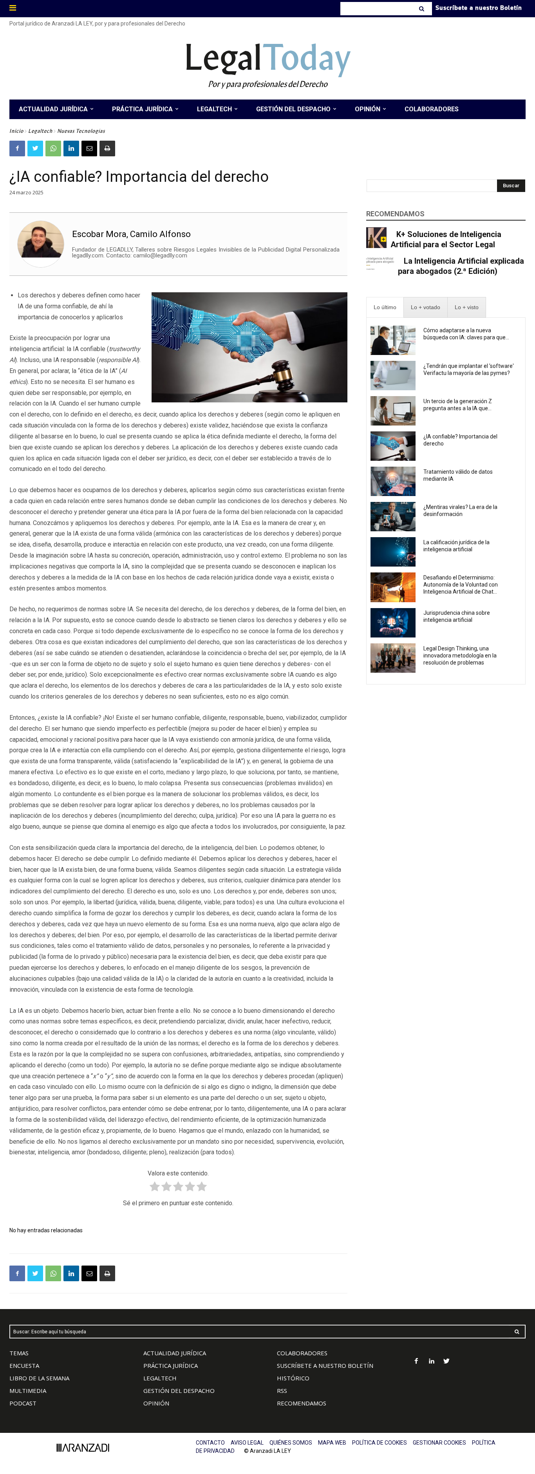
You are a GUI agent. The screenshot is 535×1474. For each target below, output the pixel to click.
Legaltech (40, 131)
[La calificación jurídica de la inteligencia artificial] (393, 552)
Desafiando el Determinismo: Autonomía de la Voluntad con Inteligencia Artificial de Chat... (460, 584)
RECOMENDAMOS (301, 1403)
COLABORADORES (302, 1353)
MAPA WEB (332, 1443)
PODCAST (22, 1403)
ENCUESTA (24, 1365)
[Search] (422, 8)
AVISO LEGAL (247, 1443)
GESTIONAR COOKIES (439, 1443)
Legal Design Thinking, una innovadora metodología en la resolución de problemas (460, 655)
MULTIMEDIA (27, 1390)
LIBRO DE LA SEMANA (39, 1378)
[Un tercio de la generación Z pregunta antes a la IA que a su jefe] (393, 411)
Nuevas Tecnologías (81, 131)
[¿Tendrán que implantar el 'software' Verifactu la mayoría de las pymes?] (393, 375)
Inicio (16, 131)
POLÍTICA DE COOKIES (379, 1443)
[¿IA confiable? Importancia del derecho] (393, 446)
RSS (282, 1390)
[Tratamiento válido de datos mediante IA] (393, 481)
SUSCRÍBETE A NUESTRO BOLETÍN (325, 1365)
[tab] (385, 307)
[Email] (89, 148)
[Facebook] (17, 148)
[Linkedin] (71, 148)
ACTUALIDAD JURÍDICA (174, 1353)
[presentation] (385, 307)
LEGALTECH (160, 1378)
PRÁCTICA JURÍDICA (170, 1365)
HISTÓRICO (293, 1378)
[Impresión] (107, 148)
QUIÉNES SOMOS (290, 1443)
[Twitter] (35, 148)
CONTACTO (210, 1443)
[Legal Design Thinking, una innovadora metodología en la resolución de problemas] (393, 658)
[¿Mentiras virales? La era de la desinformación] (393, 516)
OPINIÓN (156, 1403)
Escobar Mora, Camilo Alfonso (131, 234)
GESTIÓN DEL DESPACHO (179, 1390)
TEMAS (19, 1353)
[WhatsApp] (53, 148)
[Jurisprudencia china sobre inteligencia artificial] (393, 622)
